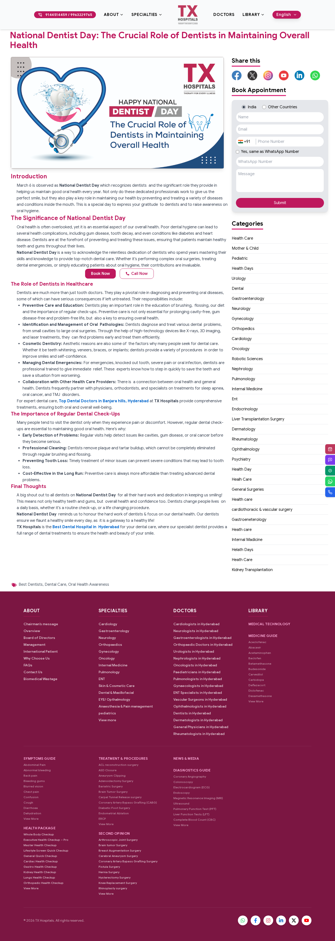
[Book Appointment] (330, 449)
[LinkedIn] (281, 920)
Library (251, 14)
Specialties (144, 14)
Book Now (100, 273)
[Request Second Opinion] (330, 460)
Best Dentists (31, 584)
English (283, 14)
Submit (280, 202)
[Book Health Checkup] (330, 471)
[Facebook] (255, 920)
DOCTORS (224, 14)
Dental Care (55, 584)
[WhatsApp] (330, 481)
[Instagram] (268, 920)
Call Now (139, 273)
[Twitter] (294, 920)
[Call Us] (330, 492)
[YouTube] (306, 920)
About (111, 14)
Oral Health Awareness (88, 584)
